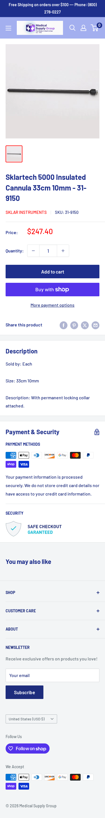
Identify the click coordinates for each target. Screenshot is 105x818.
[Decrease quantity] (33, 251)
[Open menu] (8, 28)
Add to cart (52, 271)
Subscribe (24, 692)
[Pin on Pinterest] (74, 325)
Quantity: (15, 250)
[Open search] (72, 28)
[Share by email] (95, 325)
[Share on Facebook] (63, 325)
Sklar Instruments (26, 212)
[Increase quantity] (63, 251)
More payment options (52, 305)
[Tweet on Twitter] (85, 325)
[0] (94, 27)
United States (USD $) (27, 718)
